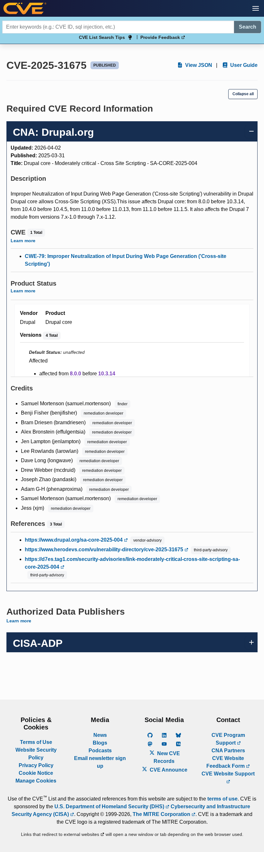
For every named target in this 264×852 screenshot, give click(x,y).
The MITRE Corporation (162, 814)
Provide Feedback (160, 37)
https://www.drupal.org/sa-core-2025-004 (74, 540)
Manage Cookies (35, 780)
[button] (255, 8)
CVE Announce (167, 770)
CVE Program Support (228, 739)
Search (247, 27)
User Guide (243, 65)
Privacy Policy (36, 765)
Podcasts (100, 750)
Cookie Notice (36, 773)
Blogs (100, 743)
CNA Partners (228, 750)
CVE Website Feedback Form (226, 762)
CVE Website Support (228, 773)
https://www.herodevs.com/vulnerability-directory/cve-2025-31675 (104, 549)
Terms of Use (36, 742)
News (100, 735)
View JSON (198, 65)
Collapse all (243, 94)
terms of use (222, 799)
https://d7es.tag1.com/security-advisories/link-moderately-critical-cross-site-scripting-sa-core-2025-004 (132, 563)
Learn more (23, 240)
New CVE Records (167, 757)
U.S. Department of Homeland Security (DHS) (109, 806)
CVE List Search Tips (102, 37)
